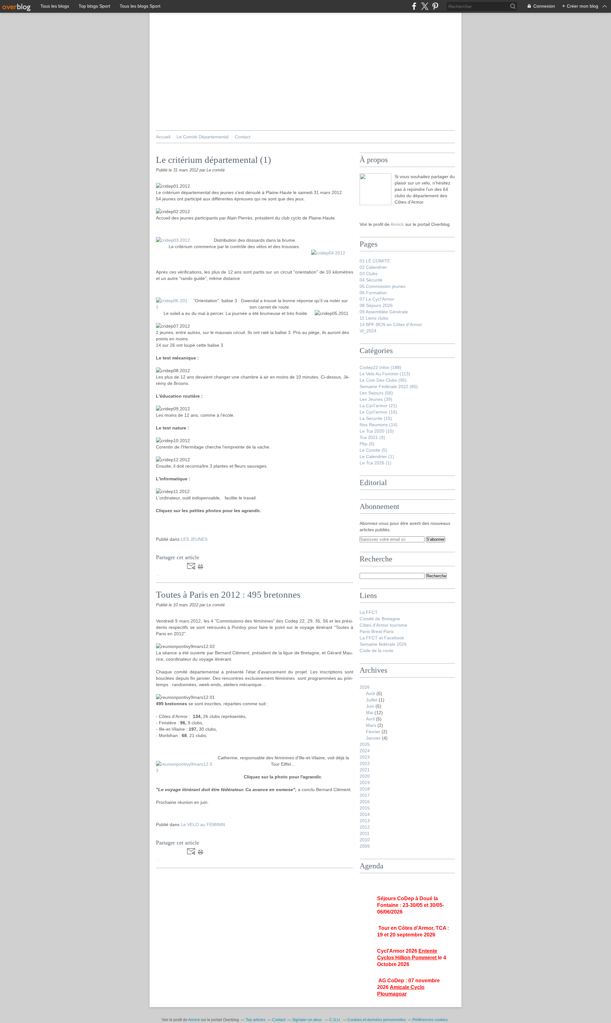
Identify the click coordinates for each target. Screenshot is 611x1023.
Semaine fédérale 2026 (383, 644)
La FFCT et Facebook (382, 637)
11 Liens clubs (374, 318)
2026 (365, 687)
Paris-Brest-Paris (377, 631)
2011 (364, 833)
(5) (373, 450)
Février (373, 731)
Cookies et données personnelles (377, 1020)
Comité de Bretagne (380, 618)
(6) (367, 443)
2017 (365, 795)
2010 (365, 839)
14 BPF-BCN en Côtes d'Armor (391, 324)
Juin (370, 706)
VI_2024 (368, 330)
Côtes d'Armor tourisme (383, 625)
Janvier (373, 738)
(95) (383, 380)
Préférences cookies (430, 1020)
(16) (378, 411)
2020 (365, 776)
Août (370, 693)
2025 (365, 744)
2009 (365, 846)
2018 (365, 788)
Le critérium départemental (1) (213, 160)
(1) (377, 456)
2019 (365, 782)
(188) (380, 367)
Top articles (255, 1020)
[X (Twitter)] (425, 6)
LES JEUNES (194, 539)
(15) (376, 418)
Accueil (163, 136)
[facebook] (414, 6)
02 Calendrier (373, 267)
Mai (369, 712)
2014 (365, 814)
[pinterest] (435, 6)
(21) (378, 405)
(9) (372, 437)
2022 (365, 763)
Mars (371, 725)
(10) (377, 431)
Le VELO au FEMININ (203, 824)
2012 (365, 827)
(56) (376, 392)
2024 (365, 750)
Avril (370, 718)
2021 (365, 769)
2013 (365, 820)
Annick (397, 224)
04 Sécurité (371, 279)
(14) (378, 424)
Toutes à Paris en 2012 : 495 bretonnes (228, 594)
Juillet (371, 699)
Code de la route (376, 650)
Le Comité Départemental (202, 136)
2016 (365, 801)
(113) (385, 373)
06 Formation (373, 292)
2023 (365, 757)
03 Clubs (368, 273)
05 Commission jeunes (382, 286)
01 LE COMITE (375, 260)
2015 (365, 808)
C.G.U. (335, 1020)
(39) (376, 399)
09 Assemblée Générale (384, 311)
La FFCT (369, 612)
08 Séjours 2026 (376, 305)
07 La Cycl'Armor (377, 299)
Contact (242, 136)
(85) (389, 386)
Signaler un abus (307, 1020)
